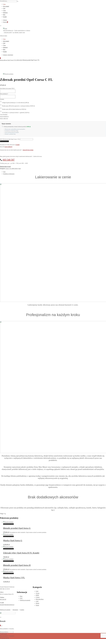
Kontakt (5, 16)
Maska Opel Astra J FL (14, 577)
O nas (4, 10)
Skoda (37, 605)
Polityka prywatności (25, 600)
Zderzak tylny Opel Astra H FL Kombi (21, 553)
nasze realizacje (8, 146)
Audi (37, 601)
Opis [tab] (4, 171)
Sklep (4, 4)
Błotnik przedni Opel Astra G (17, 528)
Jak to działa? (6, 6)
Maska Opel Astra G (12, 540)
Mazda (37, 603)
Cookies (22, 609)
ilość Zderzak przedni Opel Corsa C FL (9, 139)
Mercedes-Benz (40, 599)
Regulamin (15, 609)
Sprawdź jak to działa (28, 150)
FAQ (4, 8)
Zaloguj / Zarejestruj (8, 55)
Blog (4, 14)
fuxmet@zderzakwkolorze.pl (7, 604)
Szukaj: (2, 1)
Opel (19, 168)
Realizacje (5, 12)
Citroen (37, 597)
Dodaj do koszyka (4, 141)
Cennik (17, 144)
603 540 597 (9, 159)
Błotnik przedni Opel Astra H (17, 565)
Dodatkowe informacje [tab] (8, 173)
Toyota (37, 593)
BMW (37, 595)
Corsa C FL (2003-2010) (11, 168)
